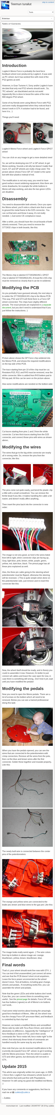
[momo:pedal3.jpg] (27, 878)
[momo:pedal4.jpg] (27, 928)
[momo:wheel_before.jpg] (27, 607)
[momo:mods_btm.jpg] (27, 408)
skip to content (48, 2)
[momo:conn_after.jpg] (27, 531)
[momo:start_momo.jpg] (17, 133)
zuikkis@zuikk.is (22, 1092)
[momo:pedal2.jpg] (27, 827)
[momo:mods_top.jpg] (27, 334)
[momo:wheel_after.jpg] (27, 646)
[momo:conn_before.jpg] (17, 474)
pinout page (22, 999)
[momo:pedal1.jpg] (27, 788)
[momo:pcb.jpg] (27, 251)
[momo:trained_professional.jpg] (27, 727)
